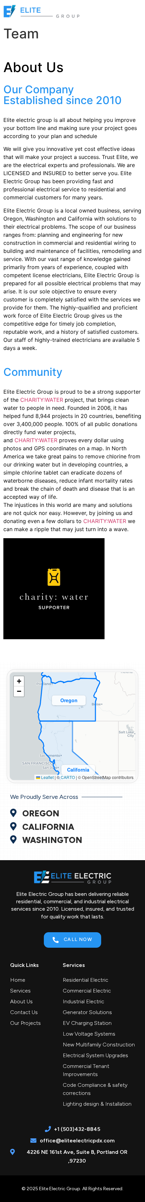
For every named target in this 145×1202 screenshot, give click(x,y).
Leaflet (47, 777)
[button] (135, 11)
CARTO (68, 777)
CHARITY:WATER (41, 399)
